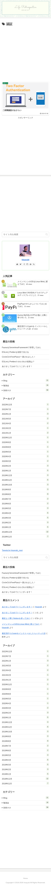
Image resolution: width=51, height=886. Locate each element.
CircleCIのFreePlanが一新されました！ (19, 357)
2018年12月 (25, 532)
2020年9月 (25, 442)
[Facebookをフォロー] (23, 264)
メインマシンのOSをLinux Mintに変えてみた (21, 624)
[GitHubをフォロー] (27, 264)
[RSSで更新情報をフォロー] (33, 264)
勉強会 (25, 385)
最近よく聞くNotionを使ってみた (16, 618)
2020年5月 (25, 452)
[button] (47, 234)
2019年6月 (25, 504)
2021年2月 (25, 428)
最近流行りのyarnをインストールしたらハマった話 (23, 633)
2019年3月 (25, 518)
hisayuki (25, 260)
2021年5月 (25, 419)
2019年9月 (25, 489)
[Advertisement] (25, 53)
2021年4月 (25, 423)
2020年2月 (25, 466)
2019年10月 (25, 485)
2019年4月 (25, 513)
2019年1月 (25, 527)
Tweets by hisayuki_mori (12, 550)
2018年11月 (25, 537)
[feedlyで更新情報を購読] (30, 264)
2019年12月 (25, 475)
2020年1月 (25, 471)
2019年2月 (25, 522)
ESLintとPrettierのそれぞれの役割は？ (18, 362)
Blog (25, 380)
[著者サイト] (17, 264)
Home (25, 878)
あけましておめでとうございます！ (17, 366)
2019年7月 (25, 499)
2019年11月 (25, 480)
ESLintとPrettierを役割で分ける (15, 352)
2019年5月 (25, 508)
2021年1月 (25, 433)
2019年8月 (25, 494)
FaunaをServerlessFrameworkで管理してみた (21, 347)
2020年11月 (25, 437)
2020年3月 (25, 461)
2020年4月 (25, 456)
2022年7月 (25, 409)
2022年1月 (25, 414)
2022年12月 (25, 405)
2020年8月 (25, 447)
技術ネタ (25, 390)
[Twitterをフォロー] (20, 264)
